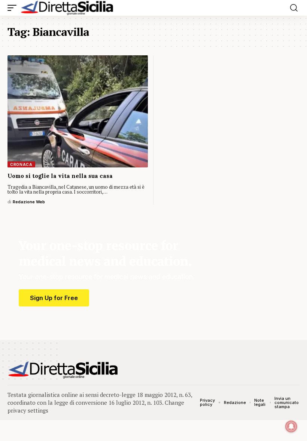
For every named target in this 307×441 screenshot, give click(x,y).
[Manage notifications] (291, 426)
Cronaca (21, 164)
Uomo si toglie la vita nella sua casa (60, 175)
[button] (13, 8)
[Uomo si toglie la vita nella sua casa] (77, 111)
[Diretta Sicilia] (67, 8)
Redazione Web (29, 201)
